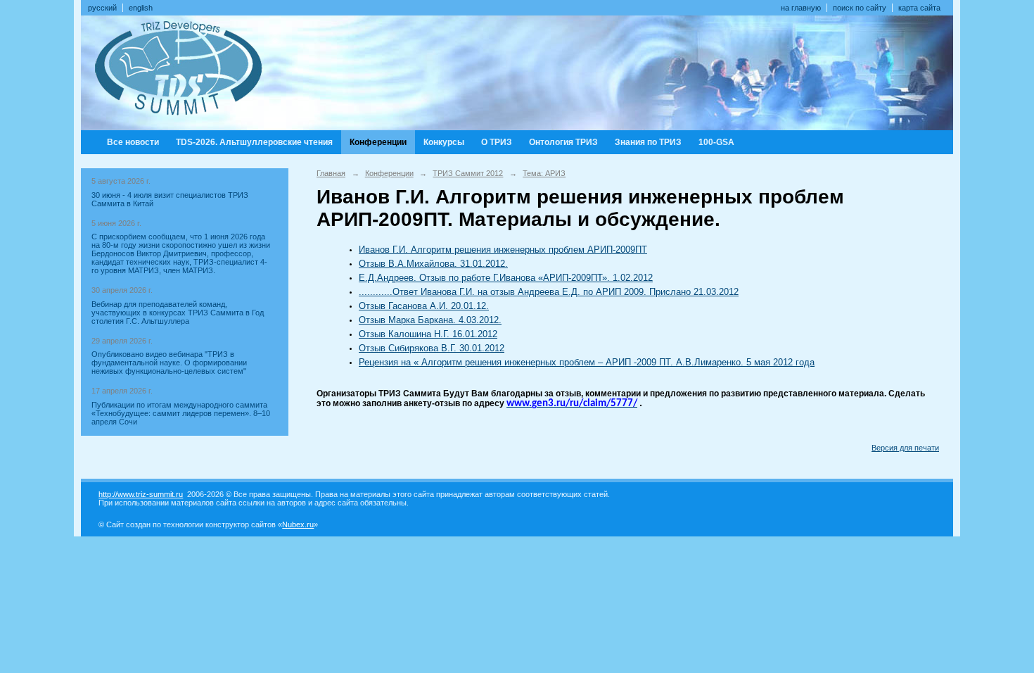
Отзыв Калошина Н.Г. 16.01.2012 (428, 334)
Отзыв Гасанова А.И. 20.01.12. (424, 306)
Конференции (378, 142)
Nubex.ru (298, 524)
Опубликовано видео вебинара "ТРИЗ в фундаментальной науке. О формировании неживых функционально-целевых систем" (169, 362)
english (141, 8)
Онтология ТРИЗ (563, 142)
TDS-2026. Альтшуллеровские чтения (254, 142)
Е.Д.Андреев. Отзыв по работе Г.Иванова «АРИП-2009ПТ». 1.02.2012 (506, 277)
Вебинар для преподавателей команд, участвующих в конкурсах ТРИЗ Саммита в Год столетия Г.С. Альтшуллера (177, 312)
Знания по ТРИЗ (648, 142)
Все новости (133, 142)
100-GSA (716, 142)
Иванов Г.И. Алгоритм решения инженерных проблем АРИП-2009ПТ (503, 249)
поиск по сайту (859, 8)
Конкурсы (443, 142)
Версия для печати (905, 448)
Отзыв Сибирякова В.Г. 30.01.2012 (431, 348)
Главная (331, 173)
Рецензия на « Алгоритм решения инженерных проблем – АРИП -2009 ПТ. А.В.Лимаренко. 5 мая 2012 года (587, 362)
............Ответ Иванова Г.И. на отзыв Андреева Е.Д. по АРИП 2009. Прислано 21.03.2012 (549, 292)
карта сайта (919, 8)
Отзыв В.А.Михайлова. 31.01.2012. (433, 263)
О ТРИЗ (496, 142)
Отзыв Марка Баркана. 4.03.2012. (430, 320)
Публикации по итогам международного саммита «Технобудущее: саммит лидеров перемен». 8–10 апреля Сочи (180, 413)
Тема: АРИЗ (544, 173)
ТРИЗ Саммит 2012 (468, 173)
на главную (801, 8)
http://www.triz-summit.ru (140, 494)
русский (102, 8)
